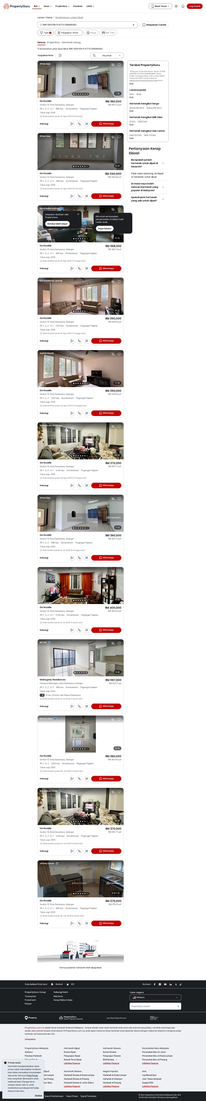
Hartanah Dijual (72, 1048)
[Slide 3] (78, 94)
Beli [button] (36, 6)
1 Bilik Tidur (142, 121)
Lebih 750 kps (150, 135)
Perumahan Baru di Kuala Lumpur (157, 1056)
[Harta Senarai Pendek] (119, 64)
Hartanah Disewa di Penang (76, 1079)
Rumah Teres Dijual (73, 1060)
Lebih (89, 6)
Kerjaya (28, 1004)
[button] (41, 42)
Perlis (131, 94)
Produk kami (30, 1000)
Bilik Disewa (108, 1060)
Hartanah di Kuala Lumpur (115, 1075)
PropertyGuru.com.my (34, 1028)
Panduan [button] (78, 6)
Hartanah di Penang (112, 1083)
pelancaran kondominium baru (143, 80)
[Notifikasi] (183, 6)
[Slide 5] (82, 94)
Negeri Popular (110, 1071)
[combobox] (86, 25)
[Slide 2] (76, 94)
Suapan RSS (147, 1083)
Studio (132, 121)
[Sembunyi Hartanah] (113, 64)
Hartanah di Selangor (113, 1079)
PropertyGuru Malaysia (36, 1048)
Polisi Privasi (32, 1075)
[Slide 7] (87, 94)
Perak (138, 94)
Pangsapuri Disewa (112, 1056)
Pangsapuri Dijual (72, 1056)
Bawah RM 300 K (154, 108)
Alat (144, 1071)
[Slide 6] (85, 94)
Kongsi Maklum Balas (63, 1000)
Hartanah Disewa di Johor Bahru (79, 1083)
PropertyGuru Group (35, 992)
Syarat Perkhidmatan (54, 1096)
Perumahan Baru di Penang (154, 1060)
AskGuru (29, 1052)
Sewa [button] (46, 6)
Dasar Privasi (72, 1096)
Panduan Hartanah (33, 1056)
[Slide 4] (80, 94)
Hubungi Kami (61, 992)
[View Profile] (45, 63)
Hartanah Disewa (112, 1048)
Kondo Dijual (70, 1052)
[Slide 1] (73, 94)
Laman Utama (44, 17)
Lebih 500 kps (135, 135)
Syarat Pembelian (88, 1096)
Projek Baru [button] (61, 6)
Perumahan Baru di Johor (154, 1052)
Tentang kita (30, 996)
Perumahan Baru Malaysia (155, 1048)
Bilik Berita (58, 996)
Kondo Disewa (109, 1052)
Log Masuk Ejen (149, 1075)
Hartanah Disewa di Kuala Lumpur (79, 1075)
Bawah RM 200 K (136, 108)
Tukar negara (137, 992)
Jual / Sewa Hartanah (151, 1079)
